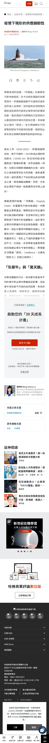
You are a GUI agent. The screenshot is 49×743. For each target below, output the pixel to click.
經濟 (9, 428)
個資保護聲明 (26, 700)
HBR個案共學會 (10, 689)
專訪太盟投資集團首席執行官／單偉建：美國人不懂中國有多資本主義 (32, 498)
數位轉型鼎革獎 (29, 689)
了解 (15, 727)
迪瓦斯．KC (23, 474)
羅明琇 (21, 489)
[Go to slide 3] (24, 551)
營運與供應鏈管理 (11, 31)
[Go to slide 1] (18, 551)
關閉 (34, 727)
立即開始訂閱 (24, 595)
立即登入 (31, 304)
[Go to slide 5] (31, 551)
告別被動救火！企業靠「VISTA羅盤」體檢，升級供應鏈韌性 (32, 483)
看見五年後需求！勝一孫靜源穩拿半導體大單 (32, 454)
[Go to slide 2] (21, 551)
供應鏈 (17, 428)
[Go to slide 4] (27, 551)
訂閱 (29, 3)
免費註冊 (24, 372)
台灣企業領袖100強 (31, 693)
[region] (24, 533)
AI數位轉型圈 (9, 693)
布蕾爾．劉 (34, 474)
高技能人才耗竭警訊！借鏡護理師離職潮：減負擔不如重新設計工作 (31, 469)
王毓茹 (21, 460)
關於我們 (7, 700)
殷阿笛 (21, 503)
